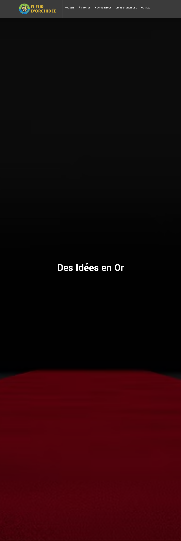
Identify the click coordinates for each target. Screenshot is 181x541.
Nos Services (103, 7)
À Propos (85, 7)
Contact (146, 7)
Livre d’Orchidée (126, 7)
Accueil (69, 7)
